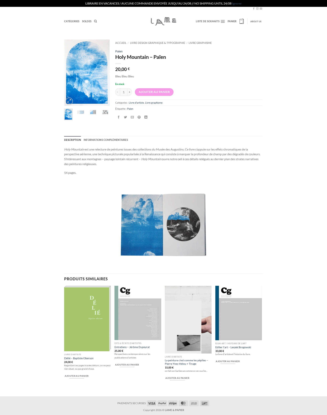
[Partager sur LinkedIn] (146, 117)
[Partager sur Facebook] (119, 117)
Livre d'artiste (136, 102)
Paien (119, 51)
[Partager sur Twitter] (125, 117)
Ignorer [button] (237, 3)
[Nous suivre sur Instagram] (257, 8)
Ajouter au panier (154, 92)
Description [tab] (72, 139)
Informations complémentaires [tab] (106, 139)
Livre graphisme (200, 42)
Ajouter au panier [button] (77, 376)
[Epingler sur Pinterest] (139, 117)
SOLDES (87, 21)
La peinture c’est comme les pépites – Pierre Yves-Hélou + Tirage (186, 362)
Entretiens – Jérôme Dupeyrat (132, 347)
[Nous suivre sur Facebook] (254, 8)
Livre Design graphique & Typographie (157, 42)
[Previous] (69, 72)
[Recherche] (95, 21)
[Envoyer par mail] (132, 117)
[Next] (103, 72)
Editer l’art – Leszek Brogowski (233, 347)
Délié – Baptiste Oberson (78, 358)
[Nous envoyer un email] (261, 8)
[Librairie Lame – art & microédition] (163, 21)
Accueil (120, 42)
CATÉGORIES (71, 21)
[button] (236, 21)
